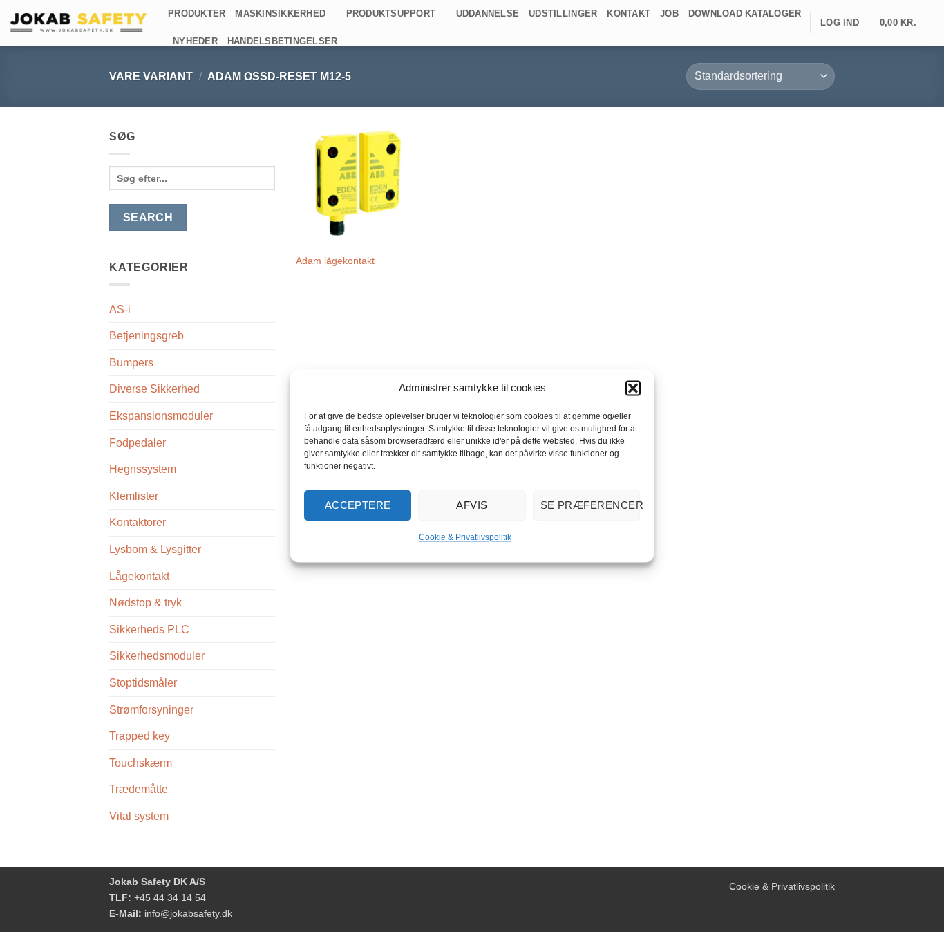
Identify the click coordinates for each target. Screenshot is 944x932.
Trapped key (139, 736)
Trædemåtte (138, 789)
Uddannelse (488, 13)
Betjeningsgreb (146, 336)
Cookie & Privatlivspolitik (465, 537)
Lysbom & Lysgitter (155, 549)
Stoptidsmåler (143, 683)
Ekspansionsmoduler (161, 416)
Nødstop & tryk (145, 602)
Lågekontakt (139, 576)
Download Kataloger (745, 13)
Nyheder (195, 41)
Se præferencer (590, 505)
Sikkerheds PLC (149, 629)
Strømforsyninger (151, 710)
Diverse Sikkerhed (154, 389)
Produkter (196, 13)
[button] (633, 388)
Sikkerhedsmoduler (157, 656)
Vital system (139, 816)
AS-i (120, 309)
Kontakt (628, 13)
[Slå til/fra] (266, 336)
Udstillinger (563, 13)
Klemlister (133, 496)
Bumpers (131, 363)
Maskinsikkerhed (280, 13)
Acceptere (358, 505)
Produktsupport (391, 13)
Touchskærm (140, 763)
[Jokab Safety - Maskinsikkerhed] (78, 22)
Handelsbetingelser (282, 41)
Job (669, 13)
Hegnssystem (142, 469)
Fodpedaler (137, 443)
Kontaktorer (137, 522)
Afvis (471, 505)
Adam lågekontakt (335, 260)
